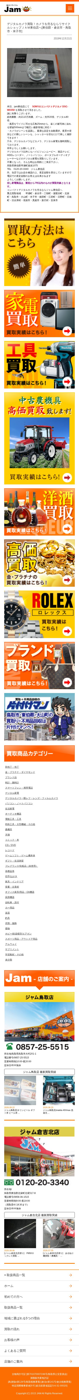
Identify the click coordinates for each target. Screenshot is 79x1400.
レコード (9, 850)
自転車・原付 (12, 902)
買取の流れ (12, 1329)
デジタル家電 (12, 793)
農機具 (8, 829)
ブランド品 (11, 777)
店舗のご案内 (13, 1361)
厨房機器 (9, 897)
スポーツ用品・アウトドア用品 (21, 939)
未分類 (8, 959)
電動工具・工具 (13, 819)
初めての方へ (13, 1296)
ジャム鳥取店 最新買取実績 (39, 1071)
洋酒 (7, 834)
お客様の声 (12, 1340)
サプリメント (12, 949)
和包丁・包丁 (12, 767)
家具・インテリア (14, 881)
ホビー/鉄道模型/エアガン (18, 933)
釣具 (7, 918)
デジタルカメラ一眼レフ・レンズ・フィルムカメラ (31, 798)
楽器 (7, 913)
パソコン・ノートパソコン (19, 803)
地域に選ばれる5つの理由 (22, 1318)
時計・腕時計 (12, 782)
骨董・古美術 (12, 886)
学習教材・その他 (14, 954)
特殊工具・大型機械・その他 (20, 824)
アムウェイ (11, 944)
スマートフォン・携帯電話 (19, 787)
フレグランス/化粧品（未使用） (21, 866)
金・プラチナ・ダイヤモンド (20, 772)
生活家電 (9, 808)
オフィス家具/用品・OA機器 (19, 892)
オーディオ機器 (13, 814)
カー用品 (9, 907)
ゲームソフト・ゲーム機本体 (20, 855)
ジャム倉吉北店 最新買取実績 (39, 1215)
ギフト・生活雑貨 (14, 860)
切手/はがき (11, 876)
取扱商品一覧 (16, 1275)
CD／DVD (10, 845)
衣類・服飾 (11, 923)
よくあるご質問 (15, 1350)
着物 (7, 928)
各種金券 (9, 871)
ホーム (8, 1285)
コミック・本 (12, 840)
